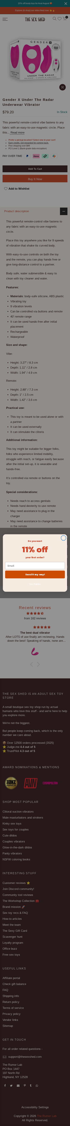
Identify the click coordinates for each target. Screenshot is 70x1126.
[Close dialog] (63, 538)
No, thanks (35, 584)
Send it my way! (35, 574)
